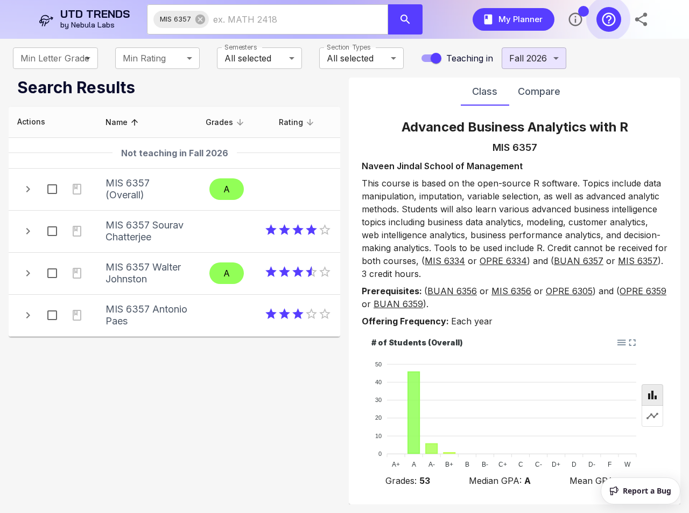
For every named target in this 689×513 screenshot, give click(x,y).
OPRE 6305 (569, 291)
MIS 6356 (511, 291)
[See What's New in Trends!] (575, 19)
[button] (181, 19)
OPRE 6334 (503, 260)
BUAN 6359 (398, 304)
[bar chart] (652, 395)
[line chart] (652, 416)
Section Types (348, 47)
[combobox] (288, 19)
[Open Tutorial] (608, 19)
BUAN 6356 (452, 291)
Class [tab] (484, 91)
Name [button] (117, 122)
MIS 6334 (445, 260)
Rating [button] (291, 122)
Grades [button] (219, 122)
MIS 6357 (638, 260)
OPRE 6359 (643, 291)
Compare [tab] (539, 91)
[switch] (436, 58)
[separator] (344, 291)
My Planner (520, 19)
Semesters (240, 47)
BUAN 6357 (578, 260)
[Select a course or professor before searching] (405, 19)
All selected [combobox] (247, 58)
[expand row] (28, 189)
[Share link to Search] (642, 19)
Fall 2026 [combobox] (528, 58)
